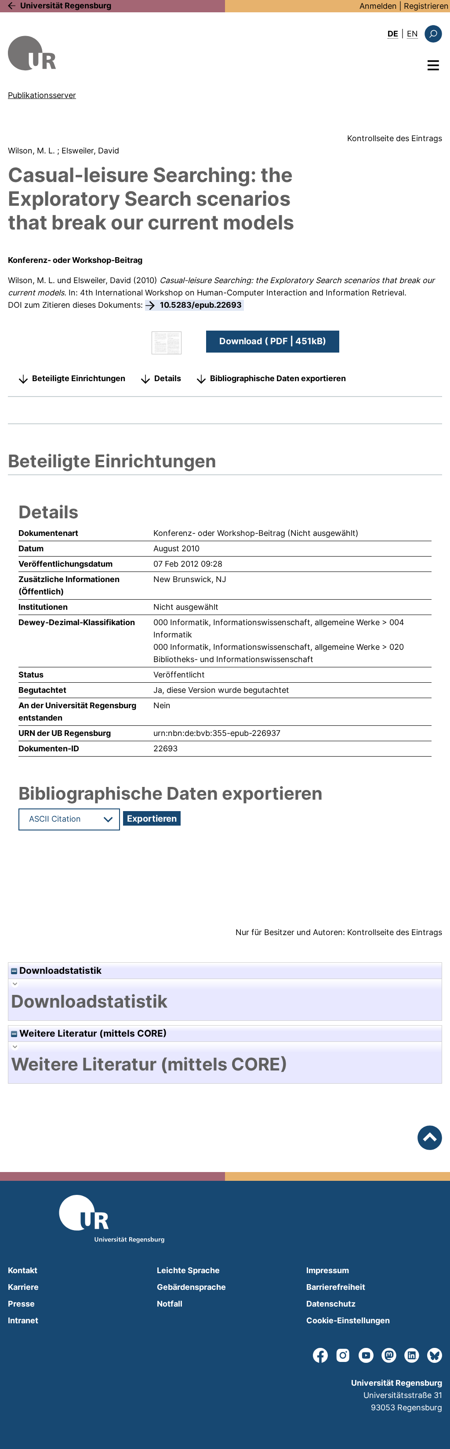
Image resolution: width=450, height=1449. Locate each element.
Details (167, 378)
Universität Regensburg (65, 5)
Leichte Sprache (188, 1270)
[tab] (225, 1001)
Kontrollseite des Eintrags (394, 138)
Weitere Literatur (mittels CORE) (92, 1033)
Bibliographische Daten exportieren (278, 378)
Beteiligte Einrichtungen (78, 378)
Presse (21, 1303)
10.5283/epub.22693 (201, 304)
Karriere (23, 1287)
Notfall (169, 1303)
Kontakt (22, 1270)
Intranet (23, 1320)
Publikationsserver (42, 95)
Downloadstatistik (59, 970)
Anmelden (378, 6)
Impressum (327, 1270)
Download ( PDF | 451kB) (272, 341)
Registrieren (426, 6)
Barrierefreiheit (335, 1287)
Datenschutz (331, 1303)
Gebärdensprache (191, 1287)
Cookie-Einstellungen (348, 1320)
